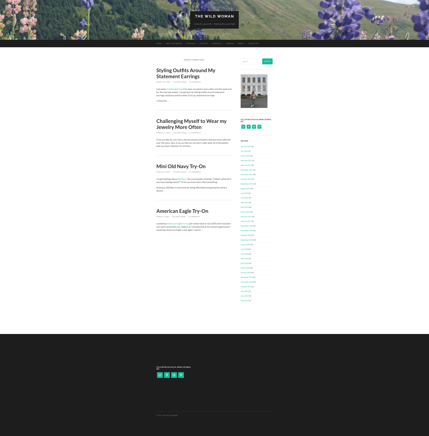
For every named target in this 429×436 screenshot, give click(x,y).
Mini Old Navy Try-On (181, 166)
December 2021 (247, 170)
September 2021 (247, 184)
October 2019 (246, 286)
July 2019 (244, 291)
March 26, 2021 (163, 82)
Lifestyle (204, 43)
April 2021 (245, 207)
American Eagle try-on (177, 223)
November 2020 (247, 230)
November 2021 (247, 174)
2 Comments (195, 133)
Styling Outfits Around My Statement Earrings (185, 73)
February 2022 (246, 160)
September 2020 (247, 240)
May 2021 (244, 202)
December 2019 (247, 277)
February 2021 (246, 216)
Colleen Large (180, 82)
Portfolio (191, 43)
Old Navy (182, 179)
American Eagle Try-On (182, 211)
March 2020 (245, 268)
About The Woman (174, 43)
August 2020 (246, 244)
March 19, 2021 (163, 133)
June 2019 (245, 296)
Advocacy (217, 43)
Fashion (229, 43)
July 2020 (244, 249)
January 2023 (246, 146)
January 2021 (246, 221)
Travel (241, 43)
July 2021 (244, 193)
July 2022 (244, 151)
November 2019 (247, 282)
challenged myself (176, 89)
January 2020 (246, 272)
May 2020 (244, 258)
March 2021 (245, 212)
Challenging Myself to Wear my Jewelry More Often (191, 124)
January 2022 (246, 165)
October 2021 (246, 179)
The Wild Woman (214, 16)
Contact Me (253, 43)
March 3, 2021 (162, 217)
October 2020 (246, 235)
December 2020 (247, 226)
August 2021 (246, 188)
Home (158, 43)
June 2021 (245, 198)
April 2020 (245, 263)
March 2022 (245, 156)
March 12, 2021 (163, 172)
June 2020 (245, 254)
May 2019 (244, 300)
